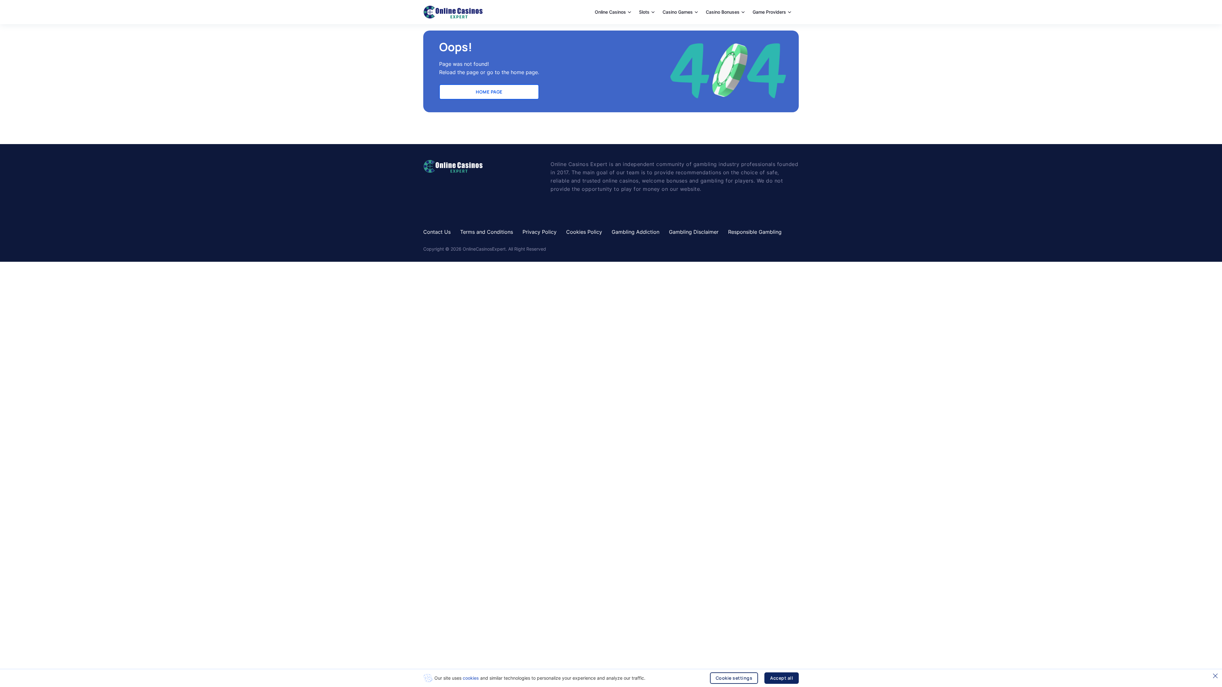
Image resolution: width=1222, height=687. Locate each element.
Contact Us (437, 232)
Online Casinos (610, 12)
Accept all (781, 678)
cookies (471, 678)
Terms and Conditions (486, 232)
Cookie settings (734, 678)
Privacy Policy (540, 232)
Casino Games (678, 12)
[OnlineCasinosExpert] (453, 12)
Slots (644, 12)
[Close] (1215, 675)
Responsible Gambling (755, 232)
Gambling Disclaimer (694, 232)
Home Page (489, 92)
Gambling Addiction (635, 232)
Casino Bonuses (723, 12)
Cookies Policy (584, 232)
